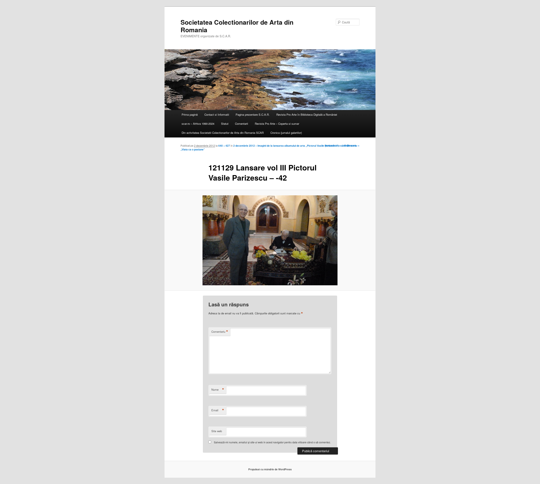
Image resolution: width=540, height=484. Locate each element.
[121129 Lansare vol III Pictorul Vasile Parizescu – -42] (270, 240)
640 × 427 (224, 145)
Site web (216, 431)
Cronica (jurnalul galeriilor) (286, 133)
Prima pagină (190, 115)
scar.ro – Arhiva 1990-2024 (198, 124)
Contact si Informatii (216, 115)
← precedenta (330, 145)
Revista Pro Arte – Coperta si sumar (277, 124)
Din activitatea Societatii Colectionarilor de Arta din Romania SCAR (223, 133)
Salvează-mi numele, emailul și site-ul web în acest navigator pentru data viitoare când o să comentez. (272, 442)
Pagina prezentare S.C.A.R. (253, 115)
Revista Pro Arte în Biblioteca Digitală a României (306, 115)
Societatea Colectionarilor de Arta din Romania (237, 25)
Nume (217, 389)
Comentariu (219, 331)
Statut (224, 124)
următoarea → (350, 145)
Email (217, 410)
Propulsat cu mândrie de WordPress (270, 469)
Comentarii (241, 124)
